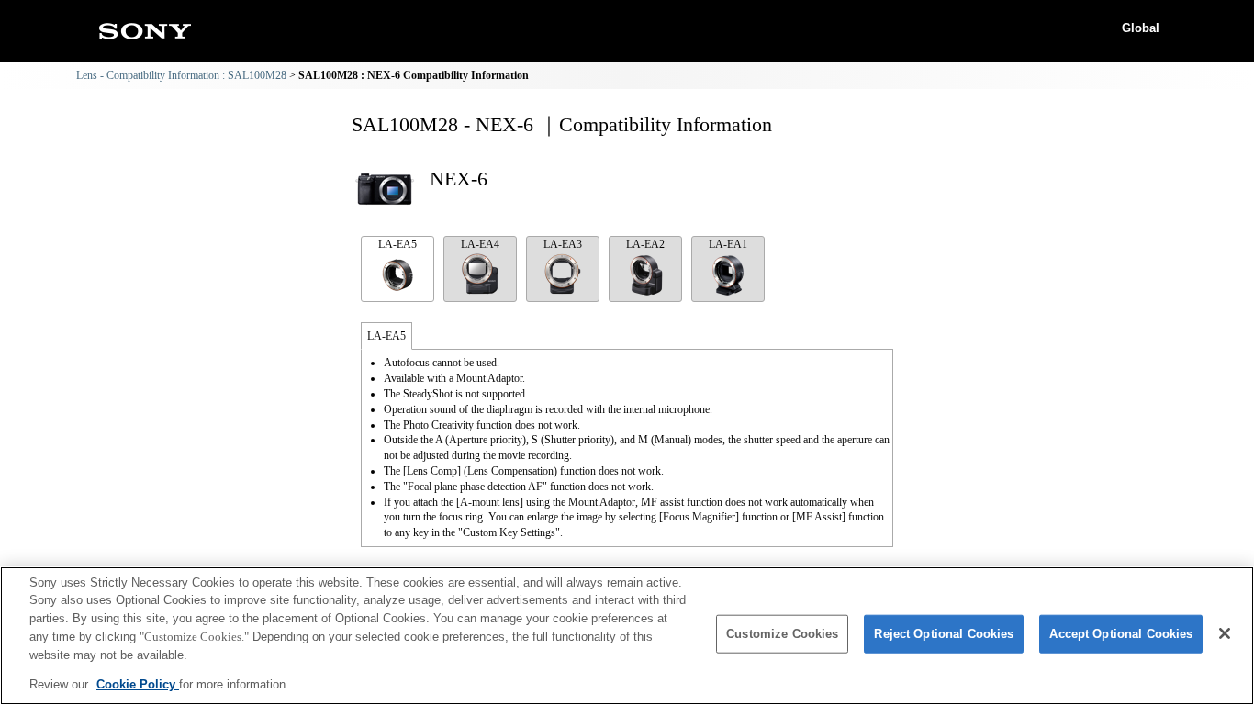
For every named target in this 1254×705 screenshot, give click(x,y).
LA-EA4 (480, 244)
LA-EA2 (645, 244)
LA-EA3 (562, 244)
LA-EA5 (397, 244)
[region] (627, 635)
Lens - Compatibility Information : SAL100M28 (181, 75)
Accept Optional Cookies (1120, 634)
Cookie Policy (137, 683)
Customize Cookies (782, 634)
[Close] (1224, 633)
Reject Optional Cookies (943, 634)
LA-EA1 (728, 244)
